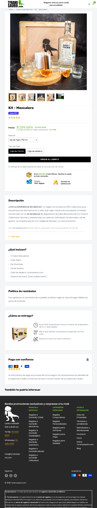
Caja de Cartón (17, 151)
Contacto (81, 434)
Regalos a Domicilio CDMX (36, 416)
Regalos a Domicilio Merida (36, 450)
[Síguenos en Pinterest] (15, 475)
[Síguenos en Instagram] (11, 475)
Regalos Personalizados (60, 422)
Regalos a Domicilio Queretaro (34, 442)
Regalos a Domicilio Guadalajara (34, 433)
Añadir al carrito (49, 159)
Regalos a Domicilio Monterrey (34, 424)
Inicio (11, 9)
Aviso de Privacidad (81, 416)
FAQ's (79, 438)
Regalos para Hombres (59, 429)
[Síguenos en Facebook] (6, 475)
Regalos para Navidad (59, 442)
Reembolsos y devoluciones (83, 429)
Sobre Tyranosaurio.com (84, 443)
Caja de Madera (35, 151)
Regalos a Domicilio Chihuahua (34, 458)
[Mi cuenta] (89, 4)
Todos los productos (24, 9)
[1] (93, 4)
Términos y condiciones (82, 422)
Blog (79, 448)
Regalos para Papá (59, 435)
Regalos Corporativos (59, 416)
